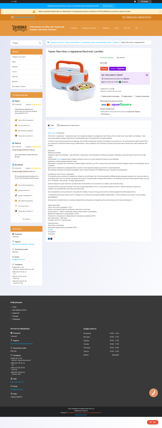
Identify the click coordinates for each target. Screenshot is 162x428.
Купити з (114, 69)
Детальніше (108, 6)
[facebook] (49, 239)
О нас (14, 307)
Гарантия (15, 313)
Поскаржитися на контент (75, 412)
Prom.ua (91, 408)
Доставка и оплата (19, 310)
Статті (14, 72)
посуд (59, 159)
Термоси (116, 42)
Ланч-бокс (52, 133)
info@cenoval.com (18, 259)
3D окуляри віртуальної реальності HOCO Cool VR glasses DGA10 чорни (27, 177)
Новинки (106, 28)
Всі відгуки (26, 219)
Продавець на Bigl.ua (81, 410)
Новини (15, 67)
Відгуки (15, 81)
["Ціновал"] (19, 28)
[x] (51, 239)
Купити (104, 69)
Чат (154, 422)
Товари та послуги (89, 28)
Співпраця (16, 319)
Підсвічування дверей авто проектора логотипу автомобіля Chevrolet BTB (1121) (26, 111)
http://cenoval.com (17, 382)
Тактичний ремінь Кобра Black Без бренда (26, 155)
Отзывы (15, 316)
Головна (74, 28)
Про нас (127, 28)
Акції (116, 28)
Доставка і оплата (18, 86)
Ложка (50, 229)
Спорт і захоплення (72, 42)
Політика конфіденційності (93, 412)
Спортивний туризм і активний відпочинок (96, 42)
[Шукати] (39, 43)
